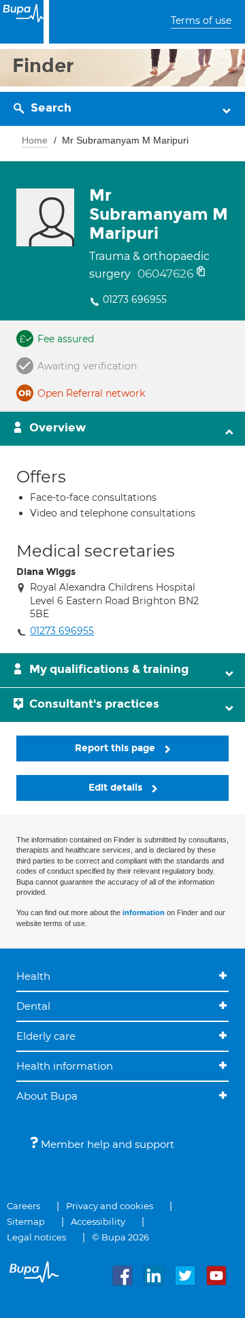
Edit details (116, 787)
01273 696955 (135, 299)
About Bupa (47, 1095)
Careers (23, 1205)
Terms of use (201, 20)
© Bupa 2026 (120, 1237)
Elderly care (46, 1035)
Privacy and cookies (109, 1205)
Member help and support (106, 1144)
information (143, 912)
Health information (64, 1065)
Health (33, 976)
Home (35, 140)
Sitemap (26, 1221)
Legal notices (36, 1237)
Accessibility (98, 1221)
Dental (33, 1006)
